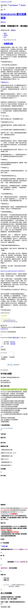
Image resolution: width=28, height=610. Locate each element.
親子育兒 (12, 342)
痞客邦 (14, 337)
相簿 (5, 33)
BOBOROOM (4, 328)
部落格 (5, 35)
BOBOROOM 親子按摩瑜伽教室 (7, 428)
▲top (2, 346)
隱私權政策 (11, 586)
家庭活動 (12, 343)
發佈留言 (3, 359)
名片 (5, 37)
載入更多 (3, 349)
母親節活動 (8, 44)
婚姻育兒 (13, 30)
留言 (17, 337)
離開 (9, 607)
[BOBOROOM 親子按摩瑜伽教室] (1, 429)
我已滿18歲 (3, 607)
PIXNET (8, 584)
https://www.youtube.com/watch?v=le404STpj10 (13, 271)
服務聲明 (17, 586)
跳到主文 (3, 22)
